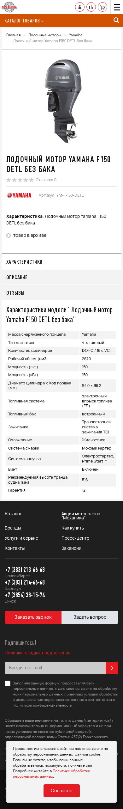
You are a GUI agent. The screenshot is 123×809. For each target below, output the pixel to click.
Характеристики (24, 262)
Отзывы (15, 293)
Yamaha (76, 35)
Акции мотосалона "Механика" (81, 516)
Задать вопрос (89, 617)
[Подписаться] (112, 668)
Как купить (73, 528)
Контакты (15, 549)
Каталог (13, 514)
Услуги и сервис (21, 538)
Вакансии (71, 549)
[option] (61, 101)
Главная (13, 35)
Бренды (13, 528)
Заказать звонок (33, 617)
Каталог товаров (22, 20)
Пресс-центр (75, 538)
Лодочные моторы (44, 35)
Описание (16, 277)
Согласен (62, 791)
